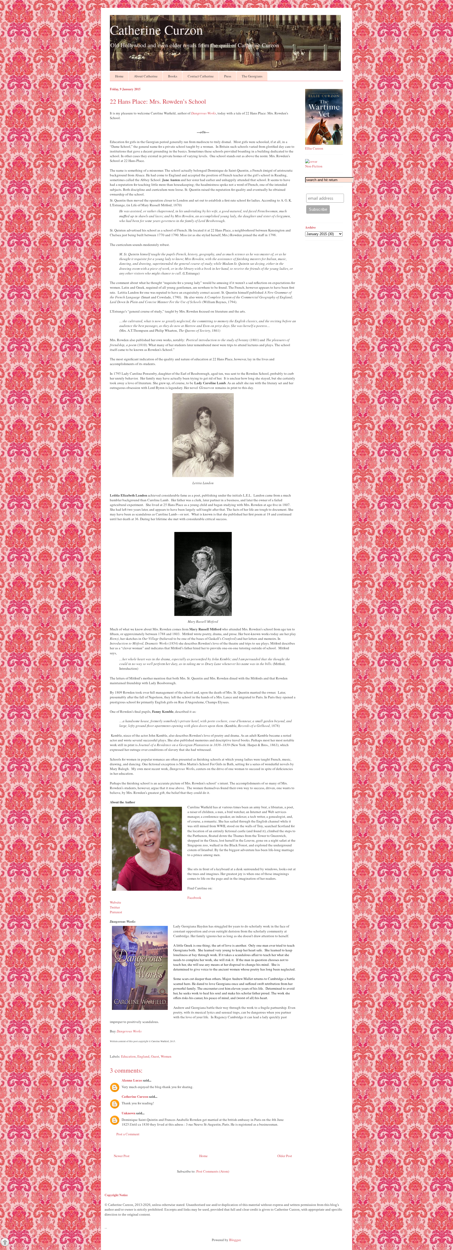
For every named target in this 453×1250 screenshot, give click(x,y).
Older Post (284, 1155)
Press (227, 76)
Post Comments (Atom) (212, 1171)
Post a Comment (127, 1134)
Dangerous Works (203, 113)
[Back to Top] (5, 1242)
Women (166, 1056)
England (143, 1056)
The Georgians (252, 76)
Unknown (128, 1112)
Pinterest (116, 912)
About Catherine (146, 76)
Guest (155, 1056)
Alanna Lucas (132, 1080)
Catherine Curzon (156, 29)
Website (115, 902)
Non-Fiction (313, 166)
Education (128, 1056)
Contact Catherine (201, 76)
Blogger (234, 1239)
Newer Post (122, 1155)
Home (119, 76)
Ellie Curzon (314, 148)
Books (172, 76)
